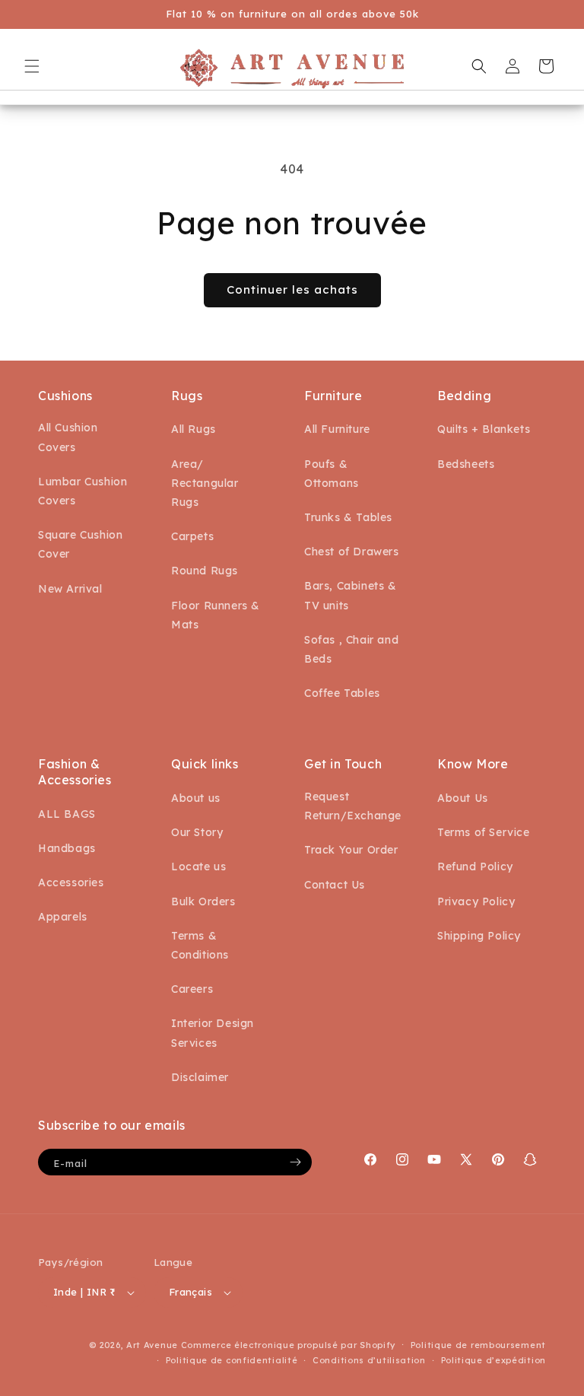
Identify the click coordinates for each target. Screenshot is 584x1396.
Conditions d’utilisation (369, 1360)
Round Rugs (204, 570)
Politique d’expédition (493, 1360)
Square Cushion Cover (80, 544)
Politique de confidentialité (232, 1360)
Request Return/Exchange (353, 806)
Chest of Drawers (351, 551)
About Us (462, 798)
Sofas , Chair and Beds (351, 649)
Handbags (67, 848)
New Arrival (70, 589)
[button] (32, 66)
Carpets (192, 536)
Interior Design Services (212, 1032)
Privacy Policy (476, 901)
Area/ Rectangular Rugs (205, 483)
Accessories (71, 882)
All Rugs (193, 429)
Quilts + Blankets (483, 429)
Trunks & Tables (348, 517)
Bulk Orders (203, 901)
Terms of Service (483, 832)
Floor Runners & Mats (215, 615)
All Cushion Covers (68, 437)
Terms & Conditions (200, 945)
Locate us (198, 866)
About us (196, 798)
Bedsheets (465, 464)
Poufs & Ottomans (331, 473)
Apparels (62, 917)
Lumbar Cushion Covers (82, 491)
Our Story (197, 832)
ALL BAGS (67, 814)
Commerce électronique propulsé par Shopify (288, 1345)
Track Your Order (351, 850)
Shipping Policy (479, 936)
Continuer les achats (292, 289)
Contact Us (334, 885)
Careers (192, 989)
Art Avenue (152, 1345)
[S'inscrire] (295, 1162)
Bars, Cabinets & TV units (350, 595)
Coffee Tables (342, 693)
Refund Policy (475, 866)
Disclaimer (200, 1077)
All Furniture (337, 429)
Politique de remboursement (478, 1345)
